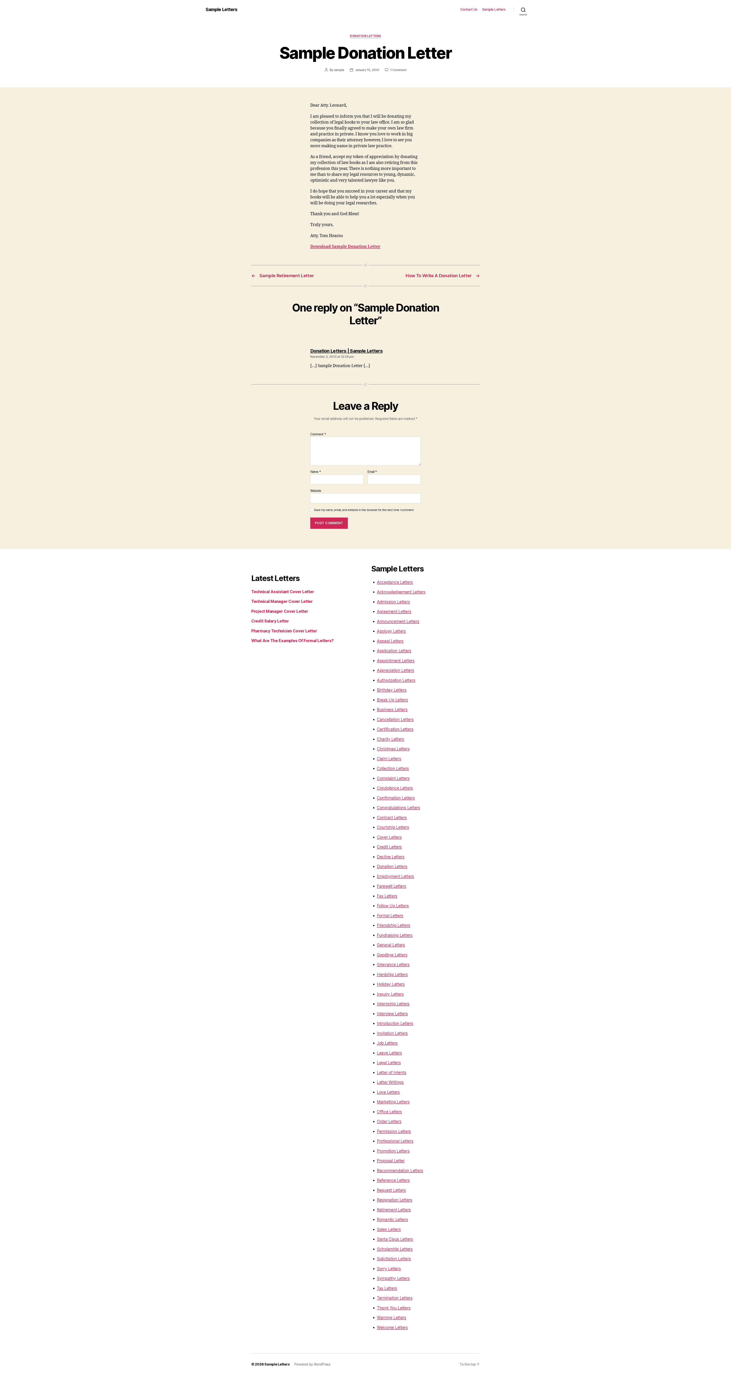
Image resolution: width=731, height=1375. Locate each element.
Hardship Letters (392, 974)
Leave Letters (389, 1053)
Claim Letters (389, 758)
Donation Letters (365, 36)
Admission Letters (393, 601)
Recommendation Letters (400, 1170)
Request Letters (391, 1190)
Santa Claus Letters (395, 1239)
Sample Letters (221, 9)
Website (315, 490)
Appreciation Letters (395, 670)
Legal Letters (389, 1062)
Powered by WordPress (312, 1364)
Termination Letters (395, 1298)
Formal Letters (390, 915)
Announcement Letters (398, 621)
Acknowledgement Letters (401, 592)
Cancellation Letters (395, 719)
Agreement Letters (394, 611)
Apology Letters (391, 631)
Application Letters (394, 650)
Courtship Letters (393, 827)
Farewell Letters (391, 886)
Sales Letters (389, 1229)
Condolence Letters (395, 788)
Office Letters (389, 1111)
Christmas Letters (393, 748)
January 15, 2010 (367, 70)
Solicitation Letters (394, 1258)
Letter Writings (390, 1082)
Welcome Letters (392, 1327)
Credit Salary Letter (270, 621)
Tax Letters (387, 1288)
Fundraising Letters (395, 935)
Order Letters (389, 1121)
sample (339, 70)
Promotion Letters (393, 1151)
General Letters (391, 945)
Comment (318, 434)
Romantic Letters (392, 1219)
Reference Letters (393, 1180)
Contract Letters (392, 817)
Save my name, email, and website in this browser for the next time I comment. (364, 510)
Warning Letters (391, 1317)
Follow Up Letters (393, 905)
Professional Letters (395, 1141)
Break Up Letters (392, 699)
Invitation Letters (392, 1033)
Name (315, 472)
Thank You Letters (393, 1307)
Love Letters (388, 1092)
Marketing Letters (393, 1101)
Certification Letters (395, 729)
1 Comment (398, 70)
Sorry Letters (389, 1268)
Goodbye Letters (392, 954)
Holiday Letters (391, 984)
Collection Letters (393, 768)
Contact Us (468, 9)
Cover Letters (389, 837)
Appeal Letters (390, 641)
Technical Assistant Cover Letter (282, 591)
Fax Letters (387, 896)
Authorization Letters (396, 680)
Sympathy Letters (393, 1278)
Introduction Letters (395, 1023)
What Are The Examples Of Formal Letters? (292, 640)
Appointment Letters (396, 660)
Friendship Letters (393, 925)
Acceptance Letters (395, 582)
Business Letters (392, 709)
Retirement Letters (394, 1209)
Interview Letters (392, 1013)
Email (372, 472)
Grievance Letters (393, 964)
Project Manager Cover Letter (279, 611)
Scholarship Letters (395, 1249)
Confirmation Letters (396, 798)
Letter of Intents (391, 1072)
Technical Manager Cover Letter (282, 601)
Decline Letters (391, 856)
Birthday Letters (392, 690)
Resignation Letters (394, 1200)
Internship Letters (393, 1003)
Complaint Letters (393, 778)
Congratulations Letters (398, 807)
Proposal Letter (391, 1160)
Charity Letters (390, 739)
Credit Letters (389, 846)
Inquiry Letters (390, 994)
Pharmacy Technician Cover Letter (284, 631)
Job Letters (387, 1043)
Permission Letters (394, 1131)
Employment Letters (395, 876)
